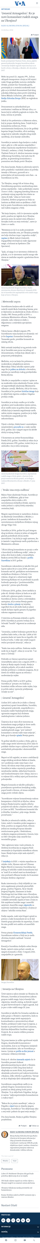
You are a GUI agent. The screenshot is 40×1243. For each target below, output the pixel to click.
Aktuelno (5, 9)
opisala (19, 736)
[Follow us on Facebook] (3, 1220)
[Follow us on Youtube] (18, 1220)
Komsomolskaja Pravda (22, 933)
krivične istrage (28, 392)
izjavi (12, 1106)
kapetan (9, 337)
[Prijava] (28, 1220)
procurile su (18, 427)
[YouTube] (24, 1240)
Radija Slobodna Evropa (11, 99)
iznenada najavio (24, 1060)
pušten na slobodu (17, 370)
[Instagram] (15, 1240)
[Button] (35, 34)
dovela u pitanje (14, 604)
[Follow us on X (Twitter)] (8, 1220)
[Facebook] (6, 1240)
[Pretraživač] (34, 1240)
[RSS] (23, 1220)
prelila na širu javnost (25, 1051)
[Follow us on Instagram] (13, 1220)
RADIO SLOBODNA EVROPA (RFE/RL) (15, 26)
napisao (4, 238)
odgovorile (27, 905)
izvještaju (7, 862)
